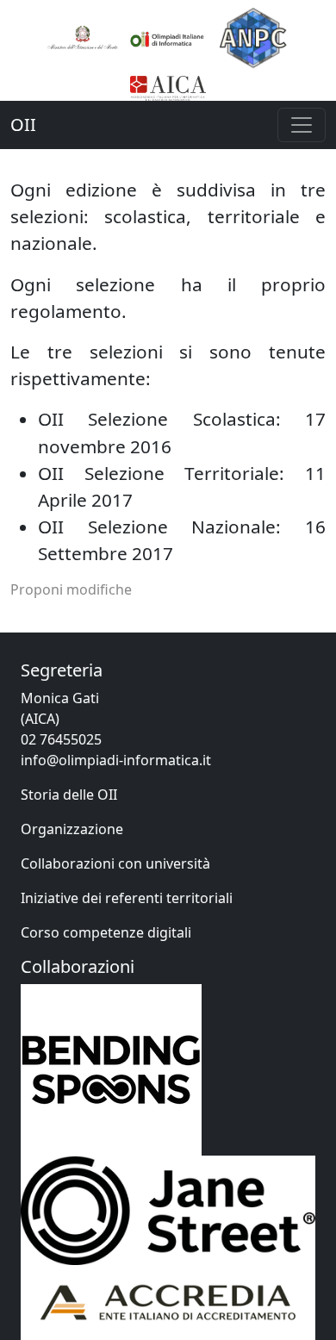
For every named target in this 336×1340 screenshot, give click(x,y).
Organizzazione (72, 829)
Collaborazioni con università (115, 863)
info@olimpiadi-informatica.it (116, 760)
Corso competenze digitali (106, 932)
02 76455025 (61, 739)
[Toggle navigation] (301, 125)
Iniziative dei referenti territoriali (127, 897)
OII (23, 124)
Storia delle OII (69, 794)
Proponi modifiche (71, 589)
